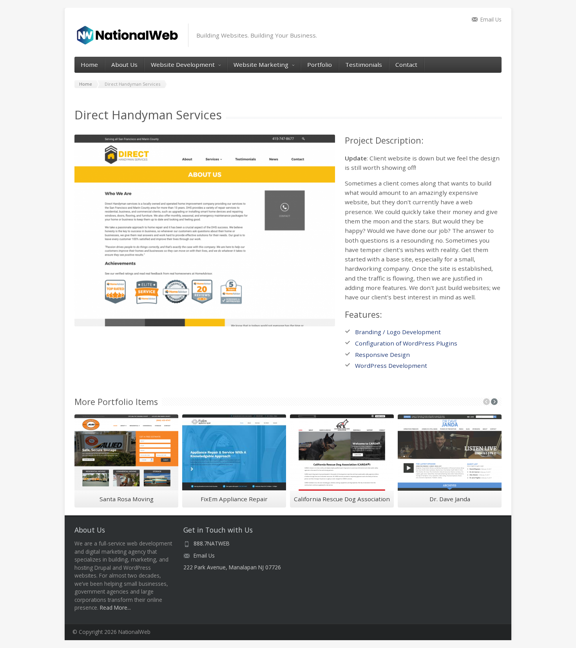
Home (89, 64)
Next (349, 232)
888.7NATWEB (212, 543)
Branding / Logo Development (398, 332)
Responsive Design (382, 354)
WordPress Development (391, 365)
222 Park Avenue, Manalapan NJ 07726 (232, 567)
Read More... (115, 607)
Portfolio (319, 64)
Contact (406, 64)
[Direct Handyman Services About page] (204, 230)
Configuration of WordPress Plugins (406, 343)
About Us (124, 64)
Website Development (183, 64)
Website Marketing (261, 64)
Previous (61, 232)
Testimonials (363, 64)
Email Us (491, 19)
